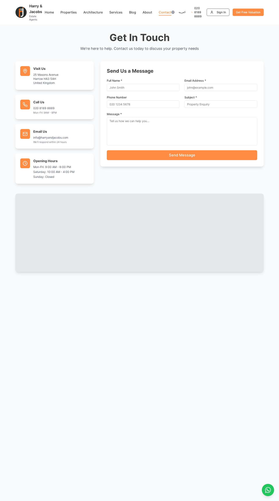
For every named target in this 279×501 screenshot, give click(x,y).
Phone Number (117, 97)
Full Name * (114, 80)
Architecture (93, 12)
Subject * (190, 97)
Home (49, 12)
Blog (132, 12)
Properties (68, 12)
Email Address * (195, 80)
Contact (165, 12)
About (147, 12)
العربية (182, 12)
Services (116, 12)
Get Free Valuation (248, 12)
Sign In (221, 12)
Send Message (182, 155)
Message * (114, 114)
